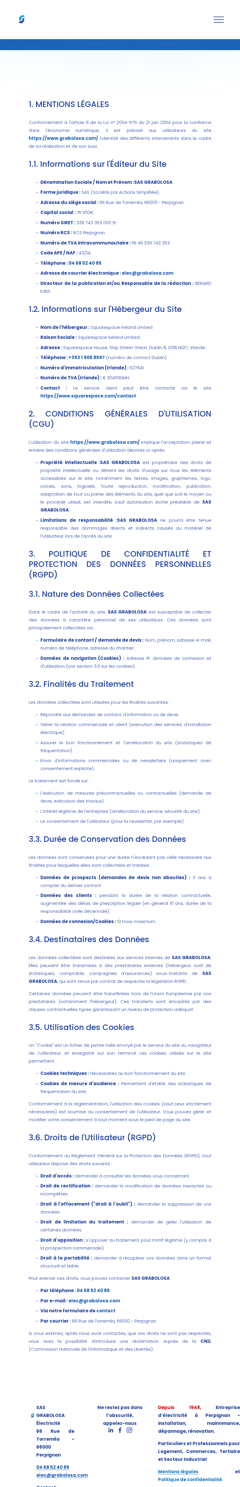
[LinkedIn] (111, 1430)
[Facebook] (120, 1430)
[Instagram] (129, 1430)
